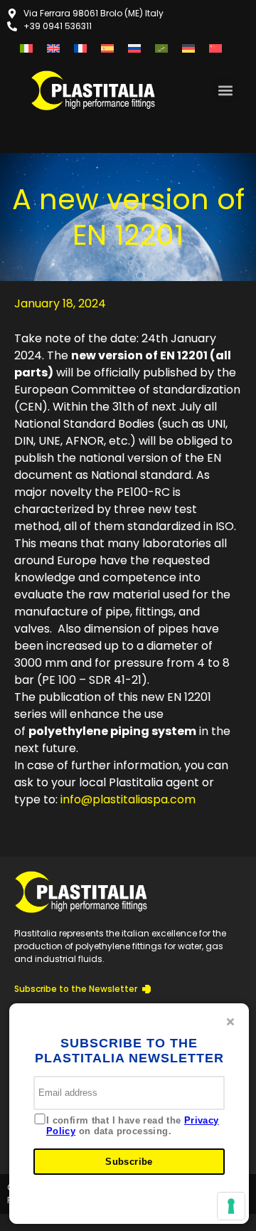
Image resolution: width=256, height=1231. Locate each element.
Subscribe (129, 1161)
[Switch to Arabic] (161, 48)
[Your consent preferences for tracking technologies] (231, 1206)
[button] (226, 90)
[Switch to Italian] (26, 48)
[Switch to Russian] (134, 48)
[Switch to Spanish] (107, 48)
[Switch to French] (80, 48)
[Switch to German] (188, 48)
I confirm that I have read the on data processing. (132, 1126)
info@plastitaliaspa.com (128, 799)
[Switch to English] (53, 48)
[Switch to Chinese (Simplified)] (215, 48)
